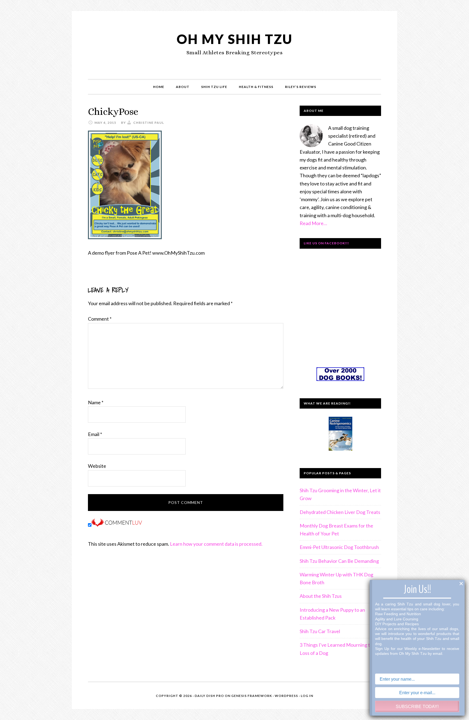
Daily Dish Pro (209, 696)
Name (95, 402)
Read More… (313, 223)
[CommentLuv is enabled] (116, 525)
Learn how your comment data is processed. (216, 544)
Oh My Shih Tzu (235, 39)
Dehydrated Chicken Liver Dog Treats (340, 512)
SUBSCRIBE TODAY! (417, 706)
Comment (100, 319)
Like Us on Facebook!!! (326, 243)
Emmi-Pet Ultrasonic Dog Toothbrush (339, 547)
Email (95, 434)
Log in (307, 696)
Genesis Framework (251, 696)
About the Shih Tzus (321, 596)
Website (97, 466)
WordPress (286, 696)
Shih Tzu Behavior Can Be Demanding (339, 561)
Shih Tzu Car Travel (320, 631)
